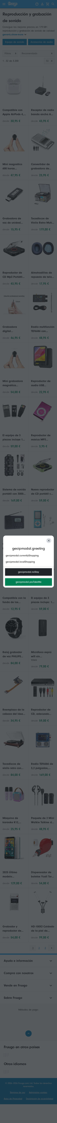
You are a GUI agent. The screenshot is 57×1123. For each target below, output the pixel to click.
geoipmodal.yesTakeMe (28, 582)
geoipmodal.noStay (28, 572)
